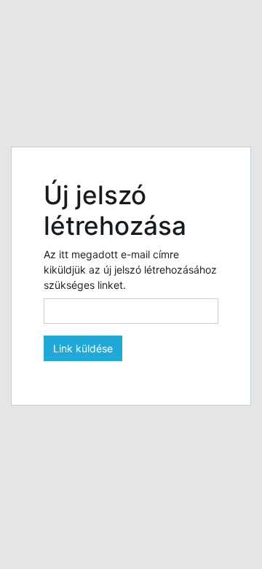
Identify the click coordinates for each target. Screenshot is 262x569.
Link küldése (83, 348)
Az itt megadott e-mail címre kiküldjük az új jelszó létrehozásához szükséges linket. (130, 269)
